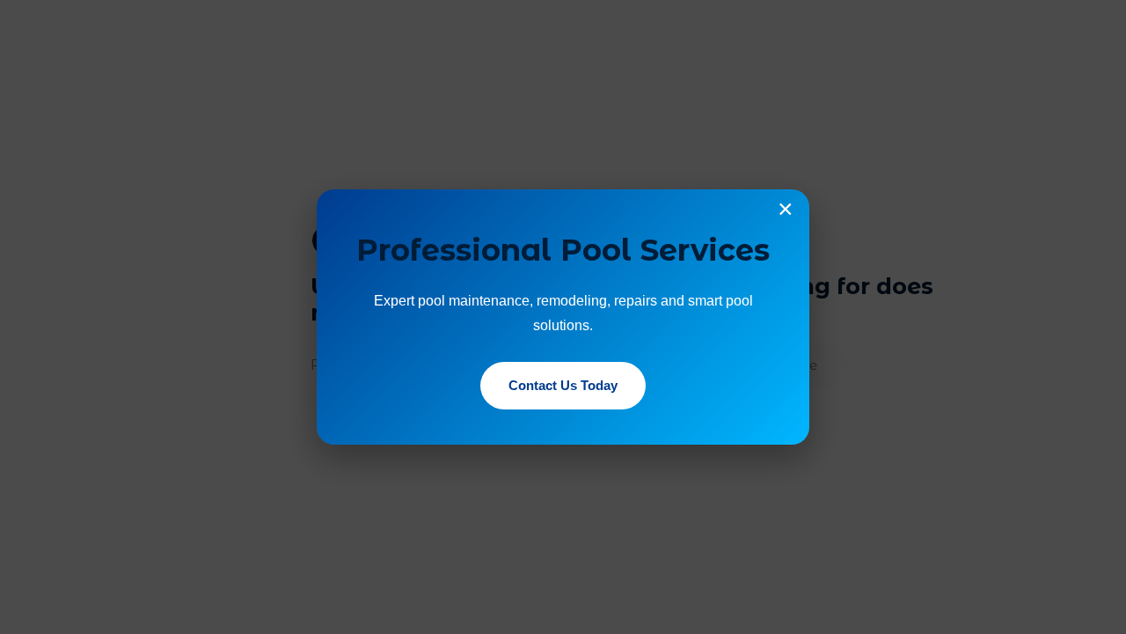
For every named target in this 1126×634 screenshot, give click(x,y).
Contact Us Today (563, 385)
